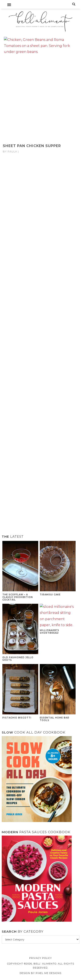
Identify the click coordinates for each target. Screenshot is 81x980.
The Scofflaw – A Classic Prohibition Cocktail (17, 597)
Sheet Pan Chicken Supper (32, 146)
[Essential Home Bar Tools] (58, 689)
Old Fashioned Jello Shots (17, 658)
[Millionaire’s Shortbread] (58, 616)
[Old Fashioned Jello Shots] (20, 629)
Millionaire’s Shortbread (49, 631)
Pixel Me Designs (48, 973)
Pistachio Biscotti (16, 717)
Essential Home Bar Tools (54, 719)
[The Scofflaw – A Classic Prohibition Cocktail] (20, 566)
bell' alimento (40, 21)
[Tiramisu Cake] (58, 566)
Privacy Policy (40, 958)
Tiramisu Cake (50, 594)
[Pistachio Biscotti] (20, 689)
